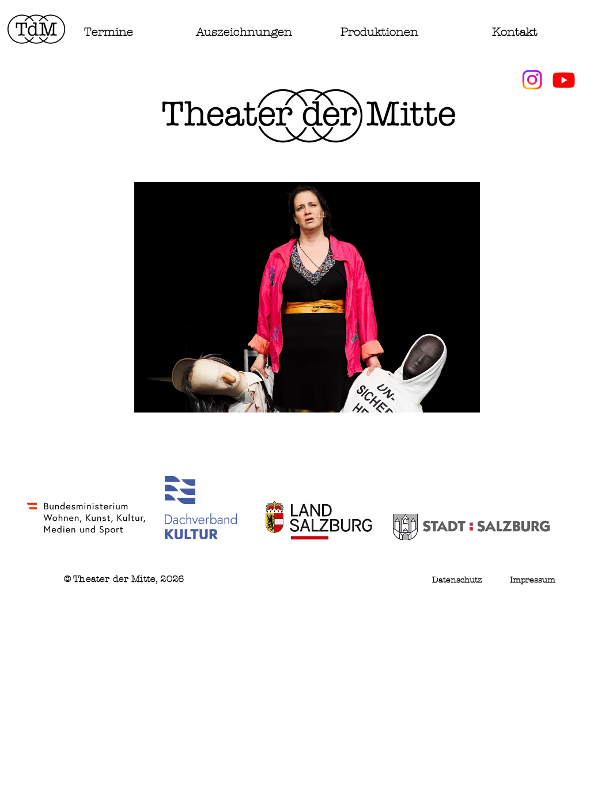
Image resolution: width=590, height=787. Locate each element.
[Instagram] (532, 80)
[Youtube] (564, 80)
